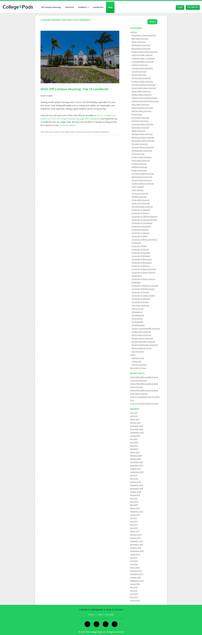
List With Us (192, 7)
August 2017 (135, 515)
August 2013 (135, 600)
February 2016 (136, 571)
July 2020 (133, 439)
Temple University (139, 196)
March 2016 (134, 567)
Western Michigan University (143, 341)
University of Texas (138, 368)
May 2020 (134, 445)
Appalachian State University (144, 35)
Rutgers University (139, 170)
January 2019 (135, 482)
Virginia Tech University (141, 331)
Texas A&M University (141, 200)
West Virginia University (141, 335)
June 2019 (134, 478)
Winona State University (142, 348)
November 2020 (136, 429)
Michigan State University (142, 134)
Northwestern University (142, 150)
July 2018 (133, 498)
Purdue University (139, 163)
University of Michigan (141, 256)
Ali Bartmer (104, 132)
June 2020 (134, 442)
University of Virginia (140, 302)
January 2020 (135, 459)
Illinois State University (141, 91)
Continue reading (68, 125)
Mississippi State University (143, 140)
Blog (110, 7)
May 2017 (134, 524)
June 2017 (134, 521)
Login (180, 7)
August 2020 (135, 435)
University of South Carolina (143, 295)
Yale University (138, 351)
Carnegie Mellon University (143, 61)
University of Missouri (141, 266)
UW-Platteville (137, 322)
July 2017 (133, 518)
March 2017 (134, 531)
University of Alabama (141, 210)
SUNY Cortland (138, 187)
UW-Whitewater (138, 325)
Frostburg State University (142, 81)
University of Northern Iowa (143, 289)
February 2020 (136, 455)
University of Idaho (139, 236)
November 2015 (136, 574)
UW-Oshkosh (137, 318)
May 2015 (134, 587)
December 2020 (136, 426)
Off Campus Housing (51, 7)
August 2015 (135, 584)
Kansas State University (142, 111)
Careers (83, 610)
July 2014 (133, 590)
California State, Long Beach (143, 58)
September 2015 (137, 580)
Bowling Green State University (144, 52)
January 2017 (135, 538)
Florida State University (141, 78)
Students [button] (82, 7)
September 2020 (137, 432)
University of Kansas (140, 249)
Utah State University (140, 305)
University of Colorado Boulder (144, 219)
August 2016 (135, 554)
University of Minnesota (142, 259)
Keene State (137, 114)
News (108, 610)
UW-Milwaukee (138, 315)
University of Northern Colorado (145, 285)
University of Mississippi (142, 262)
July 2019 (133, 475)
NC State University (140, 144)
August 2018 (135, 495)
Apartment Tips (138, 358)
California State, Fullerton (142, 55)
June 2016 (134, 561)
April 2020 (134, 449)
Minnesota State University (143, 137)
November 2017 (136, 511)
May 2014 (134, 597)
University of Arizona (140, 213)
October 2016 (135, 547)
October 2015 (135, 577)
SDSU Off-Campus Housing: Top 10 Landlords (74, 89)
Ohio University (138, 154)
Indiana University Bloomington (145, 98)
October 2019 (135, 468)
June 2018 (134, 501)
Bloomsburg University (141, 48)
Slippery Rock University (142, 180)
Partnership (96, 610)
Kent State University (140, 117)
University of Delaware (141, 226)
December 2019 (136, 462)
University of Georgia (140, 233)
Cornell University (139, 71)
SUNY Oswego (137, 190)
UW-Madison (137, 312)
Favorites (69, 7)
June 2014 (134, 594)
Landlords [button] (98, 7)
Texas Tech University (141, 203)
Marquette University (140, 127)
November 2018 (136, 488)
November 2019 (136, 465)
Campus (133, 32)
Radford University (139, 167)
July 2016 (133, 557)
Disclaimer (109, 615)
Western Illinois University (142, 338)
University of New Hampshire (144, 269)
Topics (132, 355)
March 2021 (134, 419)
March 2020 (134, 452)
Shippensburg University (142, 177)
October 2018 (135, 491)
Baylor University (139, 42)
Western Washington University (145, 345)
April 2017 (134, 528)
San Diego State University (72, 132)
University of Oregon (140, 292)
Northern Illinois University (143, 147)
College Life (136, 361)
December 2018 (136, 485)
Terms (99, 615)
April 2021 (134, 416)
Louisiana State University (142, 124)
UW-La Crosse (137, 308)
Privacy (91, 615)
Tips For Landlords (139, 364)
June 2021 (134, 412)
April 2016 (134, 564)
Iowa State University (140, 104)
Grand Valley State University (144, 88)
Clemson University (140, 65)
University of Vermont (141, 299)
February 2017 (136, 534)
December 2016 (136, 541)
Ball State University (140, 38)
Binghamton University (141, 45)
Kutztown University (140, 121)
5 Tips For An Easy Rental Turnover (144, 403)
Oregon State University (142, 157)
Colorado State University (142, 68)
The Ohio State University (142, 206)
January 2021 (135, 422)
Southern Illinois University (143, 183)
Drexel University (139, 75)
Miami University (138, 131)
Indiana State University (142, 94)
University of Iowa (139, 246)
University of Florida (140, 229)
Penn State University (141, 160)
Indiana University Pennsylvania (145, 101)
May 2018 (134, 505)
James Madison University (142, 107)
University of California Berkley (144, 216)
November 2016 (136, 544)
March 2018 (134, 508)
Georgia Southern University (143, 84)
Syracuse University (140, 193)
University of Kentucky (141, 252)
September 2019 (137, 472)
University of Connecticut (142, 223)
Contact (118, 610)
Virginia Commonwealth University (146, 328)
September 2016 (137, 551)
